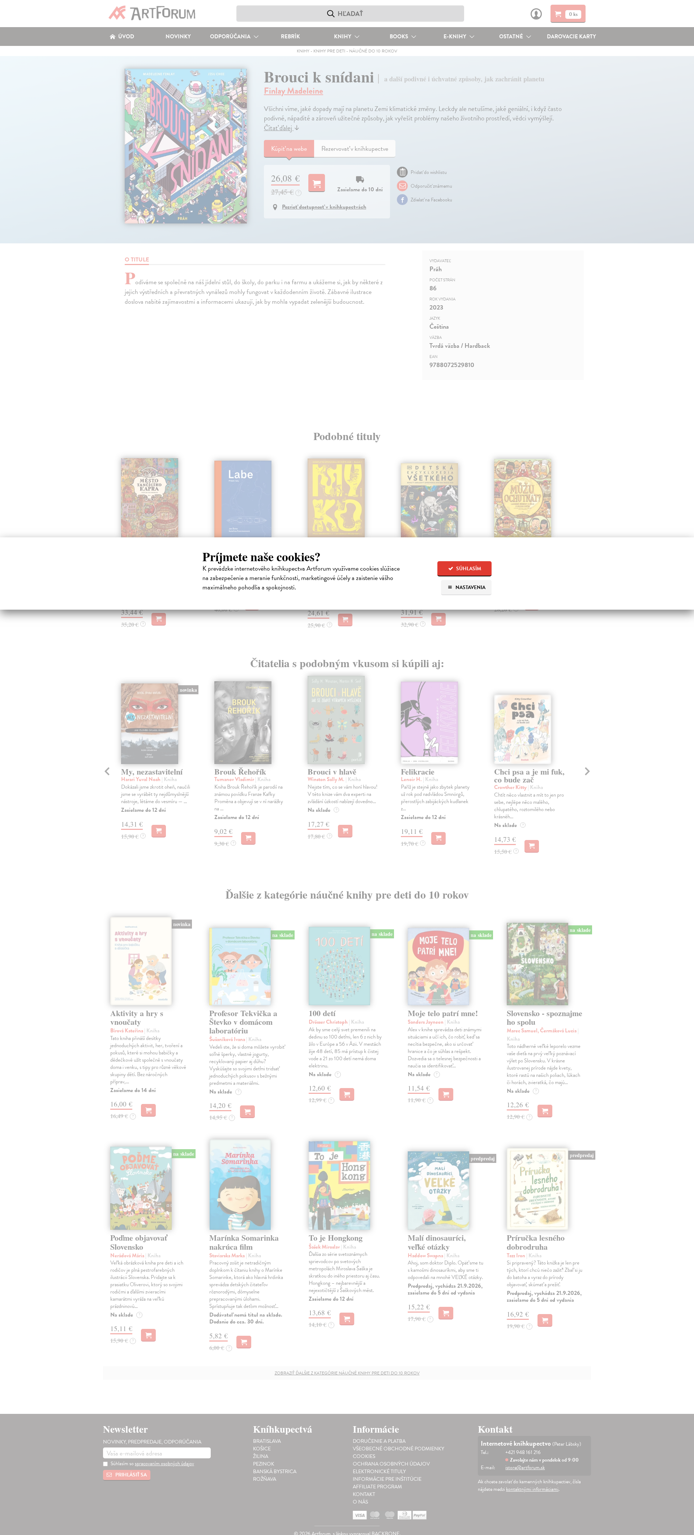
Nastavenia (469, 587)
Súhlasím (468, 568)
